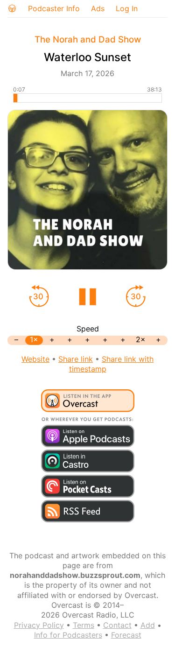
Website (35, 359)
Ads (98, 8)
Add (147, 625)
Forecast (126, 635)
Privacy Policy (39, 625)
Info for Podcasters (68, 635)
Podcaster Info (54, 8)
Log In (127, 8)
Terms (83, 625)
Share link (75, 359)
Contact (117, 625)
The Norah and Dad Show (88, 39)
